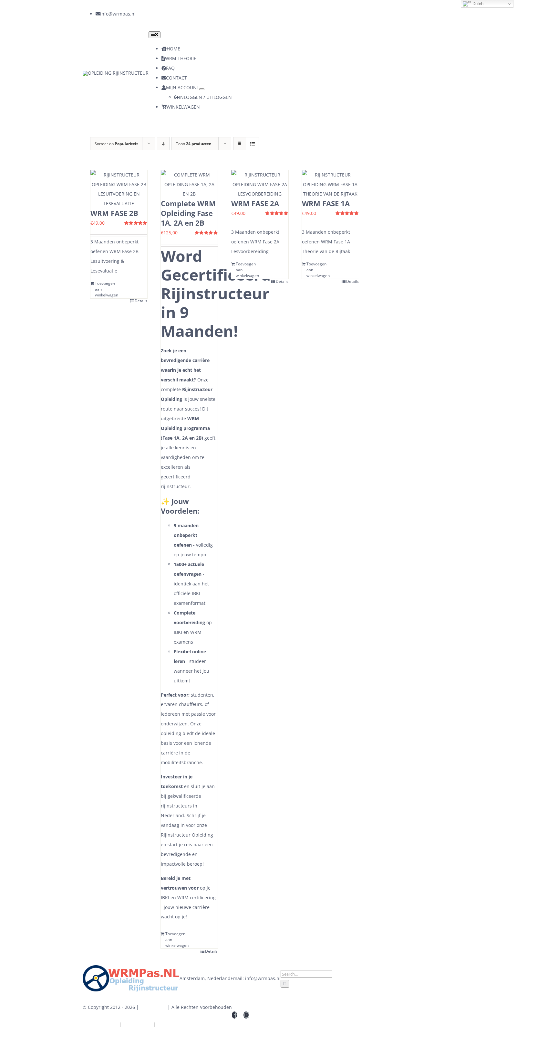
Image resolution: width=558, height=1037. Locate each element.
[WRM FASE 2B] (118, 189)
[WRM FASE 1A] (330, 184)
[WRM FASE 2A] (259, 184)
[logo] (116, 73)
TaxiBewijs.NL (103, 1024)
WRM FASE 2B (114, 213)
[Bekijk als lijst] (252, 143)
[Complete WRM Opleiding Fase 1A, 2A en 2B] (189, 184)
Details (141, 301)
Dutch (477, 3)
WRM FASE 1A (326, 203)
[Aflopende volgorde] (163, 143)
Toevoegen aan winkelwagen (106, 289)
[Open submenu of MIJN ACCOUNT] (201, 89)
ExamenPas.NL (210, 1024)
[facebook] (138, 13)
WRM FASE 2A (255, 203)
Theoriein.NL (137, 1024)
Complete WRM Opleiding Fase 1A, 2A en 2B (188, 213)
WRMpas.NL (153, 1007)
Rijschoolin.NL (172, 1024)
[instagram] (149, 13)
